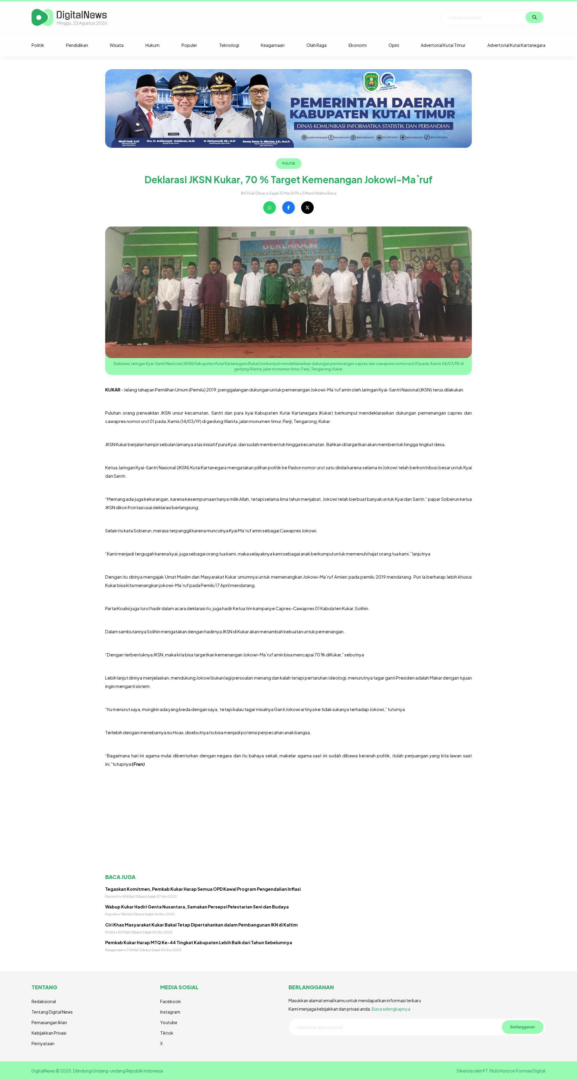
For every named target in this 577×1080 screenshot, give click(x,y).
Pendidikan (77, 45)
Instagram (170, 1012)
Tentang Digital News (52, 1012)
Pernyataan (43, 1043)
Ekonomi (358, 45)
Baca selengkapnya (391, 1009)
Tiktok (166, 1033)
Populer (189, 45)
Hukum (152, 45)
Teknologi (229, 45)
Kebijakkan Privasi (49, 1033)
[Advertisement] (285, 821)
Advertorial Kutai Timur (443, 45)
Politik (38, 45)
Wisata (117, 45)
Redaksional (44, 1001)
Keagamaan (273, 45)
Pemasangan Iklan (49, 1022)
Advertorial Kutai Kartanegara (516, 45)
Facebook (170, 1001)
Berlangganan (522, 1026)
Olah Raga (317, 45)
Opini (394, 45)
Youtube (168, 1022)
